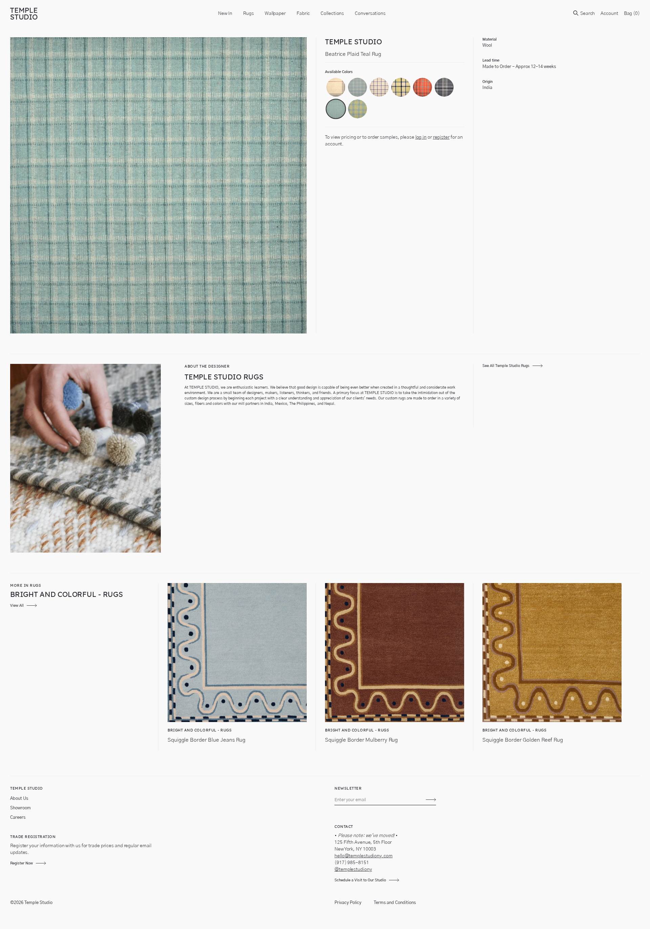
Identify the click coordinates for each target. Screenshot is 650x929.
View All (17, 605)
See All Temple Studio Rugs (505, 366)
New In (225, 13)
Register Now (21, 863)
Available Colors (339, 72)
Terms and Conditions (395, 903)
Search (587, 13)
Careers (17, 817)
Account (609, 13)
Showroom (20, 808)
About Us (19, 798)
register (441, 137)
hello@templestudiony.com (363, 856)
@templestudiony (353, 869)
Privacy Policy (347, 903)
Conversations (370, 13)
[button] (336, 87)
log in (421, 137)
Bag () (632, 13)
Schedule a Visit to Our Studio (360, 880)
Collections (332, 13)
